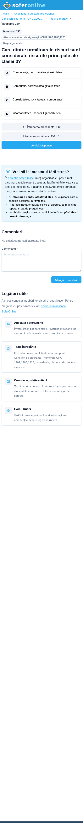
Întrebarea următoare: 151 (39, 136)
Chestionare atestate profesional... (35, 13)
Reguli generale (58, 18)
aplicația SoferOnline (21, 178)
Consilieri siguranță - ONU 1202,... (22, 18)
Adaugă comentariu (66, 280)
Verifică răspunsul (41, 145)
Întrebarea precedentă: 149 (44, 126)
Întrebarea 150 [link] (11, 23)
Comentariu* (10, 248)
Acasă (5, 13)
